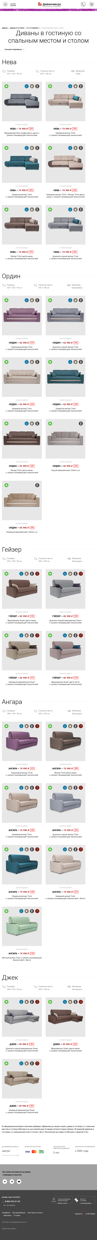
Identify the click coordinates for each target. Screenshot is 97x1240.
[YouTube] (19, 1181)
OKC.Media (91, 1214)
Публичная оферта (9, 1228)
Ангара (14, 768)
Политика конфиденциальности (14, 1222)
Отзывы (17, 1215)
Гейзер (14, 616)
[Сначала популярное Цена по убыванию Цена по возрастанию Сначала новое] (14, 49)
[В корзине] (91, 4)
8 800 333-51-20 (83, 4)
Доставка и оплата (35, 1213)
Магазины (7, 1215)
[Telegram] (12, 1181)
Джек (14, 1044)
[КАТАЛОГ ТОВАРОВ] (5, 4)
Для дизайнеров (19, 1213)
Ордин (14, 342)
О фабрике (6, 1213)
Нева (14, 128)
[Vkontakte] (5, 1181)
